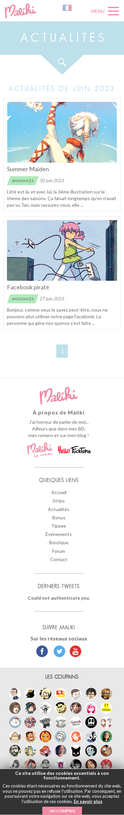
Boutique (58, 542)
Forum (58, 551)
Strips (59, 500)
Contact (58, 559)
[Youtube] (74, 652)
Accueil (58, 492)
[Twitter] (58, 652)
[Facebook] (42, 652)
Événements (59, 534)
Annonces (23, 180)
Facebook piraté (28, 287)
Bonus (58, 517)
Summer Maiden (28, 169)
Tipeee (58, 526)
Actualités (58, 509)
